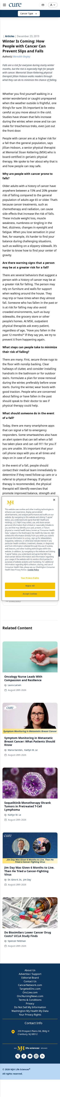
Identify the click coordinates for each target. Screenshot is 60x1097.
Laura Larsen (14, 685)
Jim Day (27, 879)
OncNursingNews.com (30, 996)
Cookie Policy (33, 570)
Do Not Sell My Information (30, 1007)
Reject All (30, 586)
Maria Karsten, (15, 749)
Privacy (30, 1003)
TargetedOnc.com (30, 988)
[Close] (54, 499)
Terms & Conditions (30, 1000)
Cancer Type (26, 13)
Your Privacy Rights (30, 1014)
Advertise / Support (30, 974)
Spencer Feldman (17, 940)
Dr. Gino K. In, (15, 879)
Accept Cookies (30, 594)
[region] (30, 548)
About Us (30, 970)
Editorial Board (30, 977)
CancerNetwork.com (30, 985)
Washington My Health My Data (30, 1011)
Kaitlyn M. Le (31, 749)
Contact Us (30, 981)
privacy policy (15, 601)
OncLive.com (30, 992)
